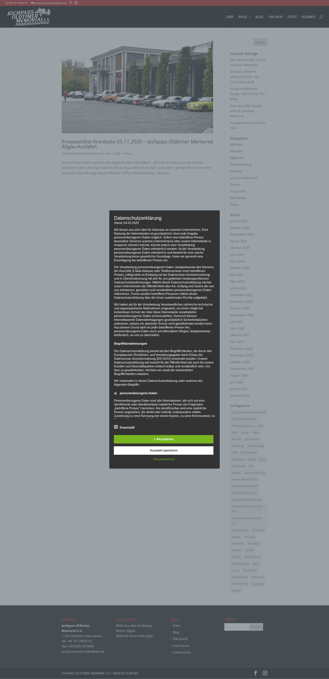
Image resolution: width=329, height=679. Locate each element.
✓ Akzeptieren (163, 439)
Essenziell (127, 427)
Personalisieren (164, 459)
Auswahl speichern (164, 450)
